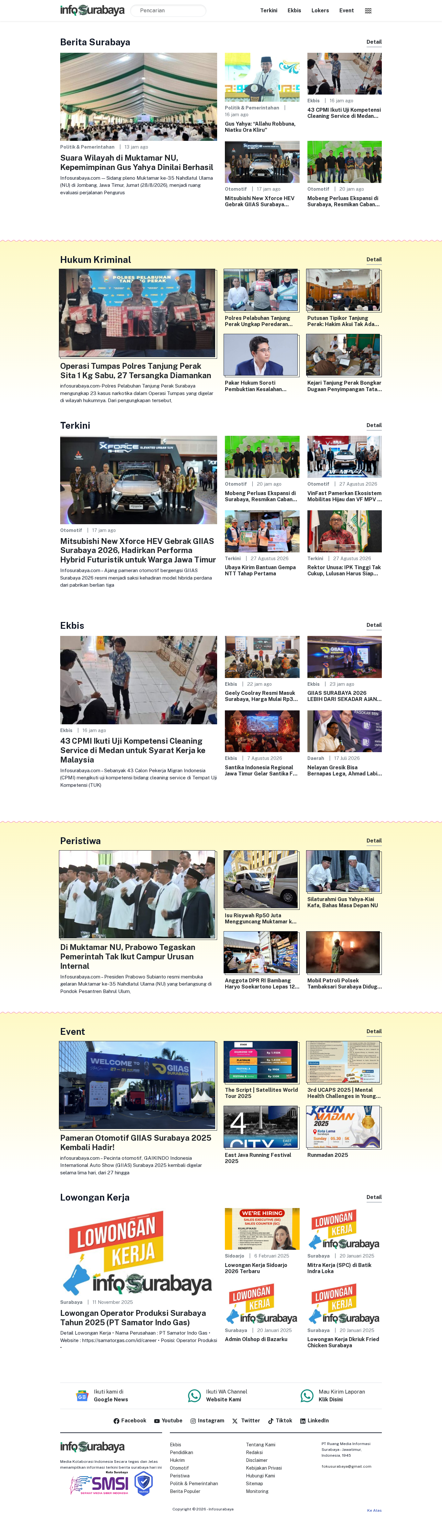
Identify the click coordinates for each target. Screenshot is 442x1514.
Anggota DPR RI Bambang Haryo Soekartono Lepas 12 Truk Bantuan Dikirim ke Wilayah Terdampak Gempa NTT (260, 983)
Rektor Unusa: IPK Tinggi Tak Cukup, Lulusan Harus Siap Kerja (344, 570)
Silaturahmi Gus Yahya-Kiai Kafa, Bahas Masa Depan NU (342, 902)
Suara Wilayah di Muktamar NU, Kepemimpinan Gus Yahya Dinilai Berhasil (136, 162)
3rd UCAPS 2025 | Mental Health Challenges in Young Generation (341, 1093)
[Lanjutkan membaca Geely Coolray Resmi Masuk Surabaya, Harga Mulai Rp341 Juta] (262, 656)
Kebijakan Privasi (264, 1468)
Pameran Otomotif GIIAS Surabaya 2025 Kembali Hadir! (135, 1142)
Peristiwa (180, 1475)
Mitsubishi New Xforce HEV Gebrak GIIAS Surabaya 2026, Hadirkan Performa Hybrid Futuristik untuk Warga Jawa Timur (259, 201)
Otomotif (236, 189)
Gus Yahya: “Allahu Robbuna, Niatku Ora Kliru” (260, 127)
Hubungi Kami (260, 1475)
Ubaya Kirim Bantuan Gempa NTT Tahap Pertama (260, 570)
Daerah (315, 758)
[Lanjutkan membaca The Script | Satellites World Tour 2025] (262, 1063)
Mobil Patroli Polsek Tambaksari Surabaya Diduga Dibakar (343, 983)
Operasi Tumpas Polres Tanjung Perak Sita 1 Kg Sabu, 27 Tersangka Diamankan (135, 370)
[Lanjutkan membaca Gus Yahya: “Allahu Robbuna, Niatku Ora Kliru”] (262, 76)
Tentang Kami (260, 1444)
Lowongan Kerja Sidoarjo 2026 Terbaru (256, 1268)
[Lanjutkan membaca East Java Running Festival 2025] (262, 1128)
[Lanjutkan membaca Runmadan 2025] (344, 1128)
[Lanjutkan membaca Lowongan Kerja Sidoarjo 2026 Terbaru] (262, 1229)
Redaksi (254, 1452)
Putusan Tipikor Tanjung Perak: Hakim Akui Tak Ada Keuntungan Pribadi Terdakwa (340, 321)
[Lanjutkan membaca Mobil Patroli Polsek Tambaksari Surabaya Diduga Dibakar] (344, 953)
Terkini (268, 10)
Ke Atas (374, 1510)
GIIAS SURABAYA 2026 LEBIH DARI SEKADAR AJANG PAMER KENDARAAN (344, 696)
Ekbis (294, 10)
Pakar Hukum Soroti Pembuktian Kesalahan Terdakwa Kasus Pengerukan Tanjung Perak (261, 386)
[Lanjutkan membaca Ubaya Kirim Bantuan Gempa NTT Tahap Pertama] (262, 531)
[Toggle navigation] (368, 11)
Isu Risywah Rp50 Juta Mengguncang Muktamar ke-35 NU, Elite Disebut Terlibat (261, 918)
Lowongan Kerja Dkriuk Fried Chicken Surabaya (343, 1342)
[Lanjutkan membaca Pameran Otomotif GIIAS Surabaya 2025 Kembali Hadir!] (138, 1086)
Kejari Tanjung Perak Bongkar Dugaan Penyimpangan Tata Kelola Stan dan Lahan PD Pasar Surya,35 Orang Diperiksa (344, 386)
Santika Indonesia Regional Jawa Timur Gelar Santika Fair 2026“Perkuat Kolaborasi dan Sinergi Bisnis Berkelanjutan (262, 770)
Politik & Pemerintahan (87, 147)
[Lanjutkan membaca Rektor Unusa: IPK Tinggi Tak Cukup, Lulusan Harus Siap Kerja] (344, 531)
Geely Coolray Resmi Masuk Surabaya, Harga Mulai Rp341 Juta (262, 696)
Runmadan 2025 (327, 1155)
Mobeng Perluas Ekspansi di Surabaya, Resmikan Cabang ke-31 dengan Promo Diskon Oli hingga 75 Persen (343, 201)
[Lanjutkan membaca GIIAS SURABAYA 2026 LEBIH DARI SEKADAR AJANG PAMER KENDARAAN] (344, 656)
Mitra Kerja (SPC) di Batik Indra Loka (339, 1268)
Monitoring (257, 1491)
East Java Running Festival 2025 (258, 1158)
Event (346, 10)
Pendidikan (181, 1452)
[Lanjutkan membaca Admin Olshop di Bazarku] (262, 1303)
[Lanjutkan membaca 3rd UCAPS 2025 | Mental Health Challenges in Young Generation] (344, 1063)
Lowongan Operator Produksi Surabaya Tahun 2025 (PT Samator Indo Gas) (133, 1317)
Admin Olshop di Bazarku (256, 1339)
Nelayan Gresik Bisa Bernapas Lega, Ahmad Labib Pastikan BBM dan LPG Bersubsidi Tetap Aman (344, 770)
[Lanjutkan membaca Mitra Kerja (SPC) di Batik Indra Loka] (344, 1229)
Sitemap (254, 1483)
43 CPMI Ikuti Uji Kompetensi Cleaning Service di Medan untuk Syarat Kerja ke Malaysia (344, 113)
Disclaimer (257, 1460)
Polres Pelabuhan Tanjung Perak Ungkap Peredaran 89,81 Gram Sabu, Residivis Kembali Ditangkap (259, 321)
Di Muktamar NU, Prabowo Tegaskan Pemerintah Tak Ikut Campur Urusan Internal (127, 956)
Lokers (320, 10)
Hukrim (177, 1460)
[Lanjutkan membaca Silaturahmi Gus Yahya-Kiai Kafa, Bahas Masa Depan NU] (344, 873)
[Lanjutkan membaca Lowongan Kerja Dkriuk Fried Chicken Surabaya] (344, 1303)
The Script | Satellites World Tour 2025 (261, 1093)
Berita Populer (185, 1491)
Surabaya (71, 1302)
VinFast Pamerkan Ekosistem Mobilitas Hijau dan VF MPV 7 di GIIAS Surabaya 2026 (344, 496)
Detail (374, 42)
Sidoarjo (234, 1256)
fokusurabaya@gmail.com (346, 1466)
